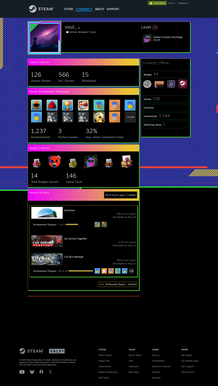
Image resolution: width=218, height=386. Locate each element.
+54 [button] (131, 271)
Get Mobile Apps (190, 360)
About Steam (105, 355)
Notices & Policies (161, 366)
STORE (68, 9)
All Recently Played (115, 284)
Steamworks (104, 366)
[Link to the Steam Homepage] (41, 11)
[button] (165, 27)
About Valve (135, 355)
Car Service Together (75, 238)
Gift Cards (103, 377)
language (182, 3)
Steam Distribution (108, 372)
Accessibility (158, 360)
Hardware (134, 366)
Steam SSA (104, 360)
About (99, 9)
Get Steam (186, 355)
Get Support (187, 366)
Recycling (133, 372)
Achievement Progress (44, 224)
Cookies (156, 372)
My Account (187, 372)
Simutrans (69, 210)
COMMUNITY (84, 9)
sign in (171, 3)
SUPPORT (113, 9)
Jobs (131, 360)
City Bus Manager (74, 256)
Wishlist (132, 284)
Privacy (155, 355)
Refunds (156, 377)
